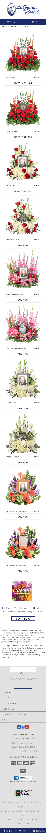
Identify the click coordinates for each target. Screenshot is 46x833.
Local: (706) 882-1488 (23, 746)
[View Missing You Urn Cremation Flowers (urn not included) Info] (23, 217)
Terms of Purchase (30, 819)
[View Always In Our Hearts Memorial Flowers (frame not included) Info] (23, 271)
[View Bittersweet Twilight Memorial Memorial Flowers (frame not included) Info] (23, 488)
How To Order (23, 82)
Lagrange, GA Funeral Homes (15, 803)
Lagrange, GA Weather (11, 811)
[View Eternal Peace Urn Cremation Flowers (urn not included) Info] (23, 434)
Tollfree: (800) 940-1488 (23, 751)
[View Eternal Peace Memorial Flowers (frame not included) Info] (23, 380)
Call (8, 830)
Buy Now (23, 245)
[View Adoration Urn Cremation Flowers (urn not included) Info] (23, 108)
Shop (13, 22)
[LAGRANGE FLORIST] (23, 16)
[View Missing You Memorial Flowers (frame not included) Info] (23, 163)
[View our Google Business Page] (23, 728)
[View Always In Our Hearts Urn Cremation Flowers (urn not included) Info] (23, 325)
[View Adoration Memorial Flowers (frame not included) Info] (23, 54)
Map (24, 830)
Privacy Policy (12, 819)
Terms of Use (23, 823)
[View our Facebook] (19, 728)
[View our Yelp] (27, 728)
